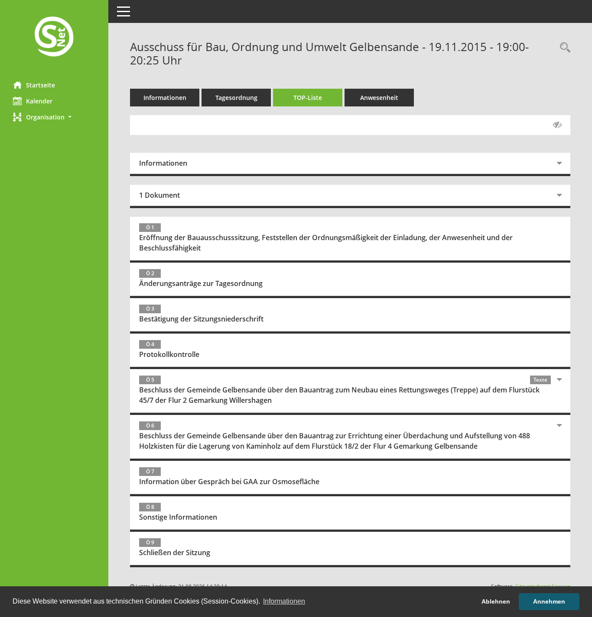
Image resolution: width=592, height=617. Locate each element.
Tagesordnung (236, 97)
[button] (54, 117)
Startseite (40, 85)
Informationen (164, 97)
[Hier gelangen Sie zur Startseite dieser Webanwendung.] (54, 37)
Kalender (39, 101)
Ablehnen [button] (495, 601)
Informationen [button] (284, 601)
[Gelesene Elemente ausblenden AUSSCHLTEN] (557, 125)
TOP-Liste (307, 97)
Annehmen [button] (549, 601)
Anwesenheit (379, 97)
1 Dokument (159, 195)
